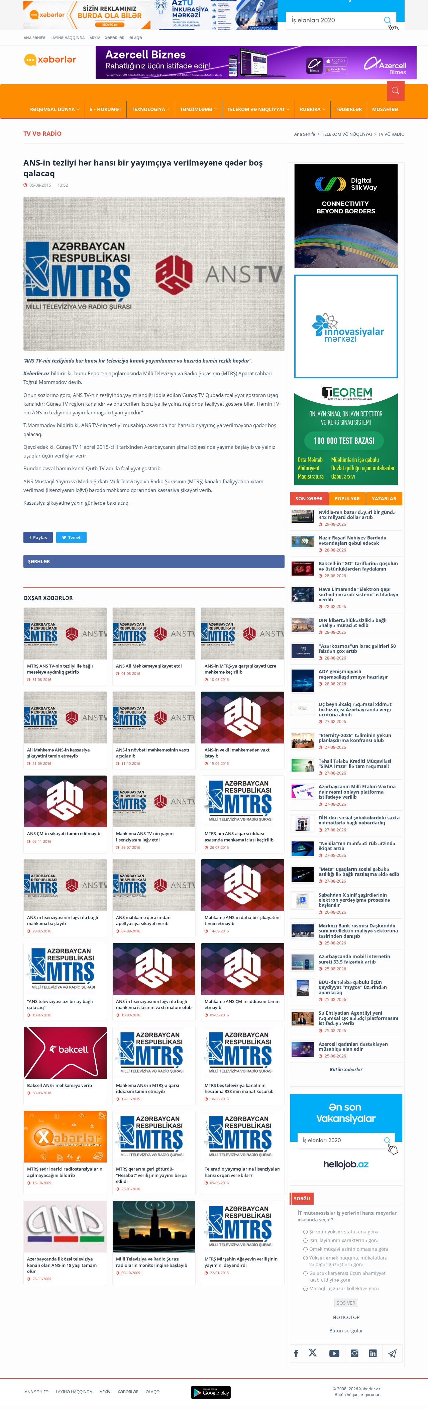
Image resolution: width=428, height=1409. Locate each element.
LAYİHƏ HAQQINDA (67, 37)
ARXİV (95, 37)
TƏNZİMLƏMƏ (196, 109)
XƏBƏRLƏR (114, 37)
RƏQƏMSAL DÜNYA (52, 109)
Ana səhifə (304, 134)
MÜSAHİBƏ (385, 109)
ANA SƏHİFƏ (34, 37)
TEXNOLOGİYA (148, 109)
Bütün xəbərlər (346, 1069)
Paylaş (40, 537)
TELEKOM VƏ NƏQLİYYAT (256, 109)
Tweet (74, 537)
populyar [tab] (347, 498)
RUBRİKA (310, 109)
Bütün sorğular (346, 1330)
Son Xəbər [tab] (309, 498)
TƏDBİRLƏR (349, 109)
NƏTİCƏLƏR (346, 1317)
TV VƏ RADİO (392, 134)
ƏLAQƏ (135, 37)
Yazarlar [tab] (384, 498)
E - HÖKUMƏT (105, 109)
